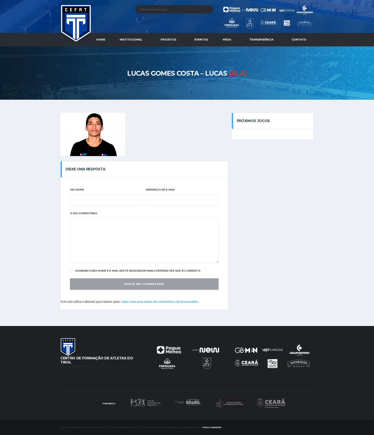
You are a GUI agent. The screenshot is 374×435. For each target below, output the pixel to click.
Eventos (201, 39)
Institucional (131, 39)
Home (100, 39)
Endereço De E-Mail (160, 189)
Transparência (261, 39)
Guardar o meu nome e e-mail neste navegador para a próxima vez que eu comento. (138, 270)
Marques (212, 427)
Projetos (168, 39)
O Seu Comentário (83, 213)
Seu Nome (77, 189)
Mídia (227, 39)
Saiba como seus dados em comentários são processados (159, 302)
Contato (299, 39)
